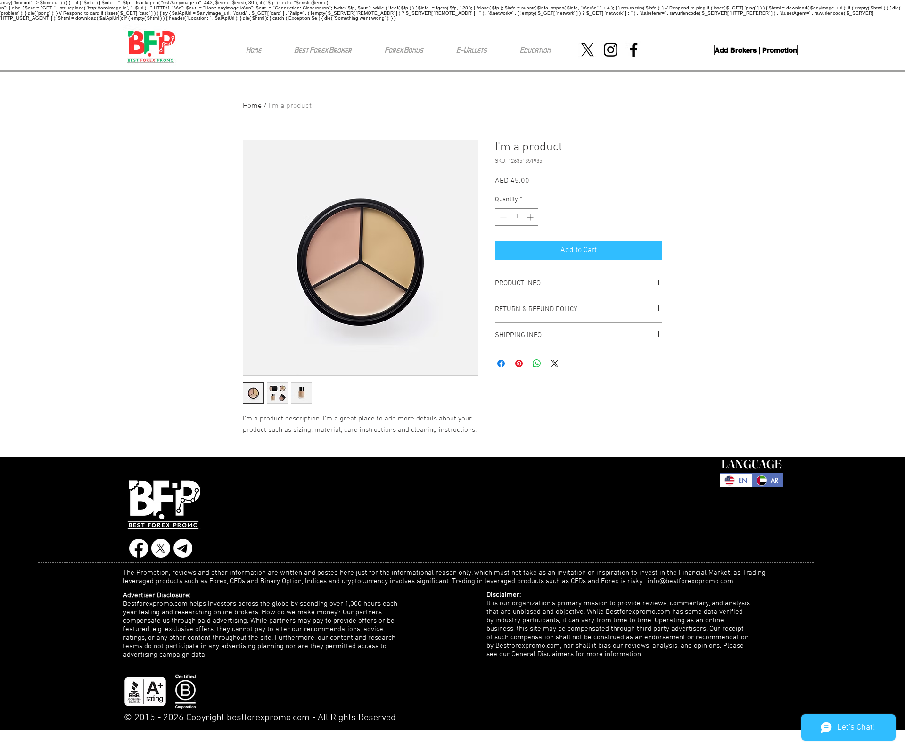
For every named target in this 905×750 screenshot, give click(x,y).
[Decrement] (502, 217)
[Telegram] (182, 548)
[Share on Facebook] (501, 363)
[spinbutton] (516, 217)
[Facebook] (634, 50)
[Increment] (531, 217)
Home (252, 106)
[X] (587, 50)
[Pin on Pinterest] (519, 363)
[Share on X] (554, 363)
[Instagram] (610, 50)
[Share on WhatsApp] (537, 363)
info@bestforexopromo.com (690, 581)
